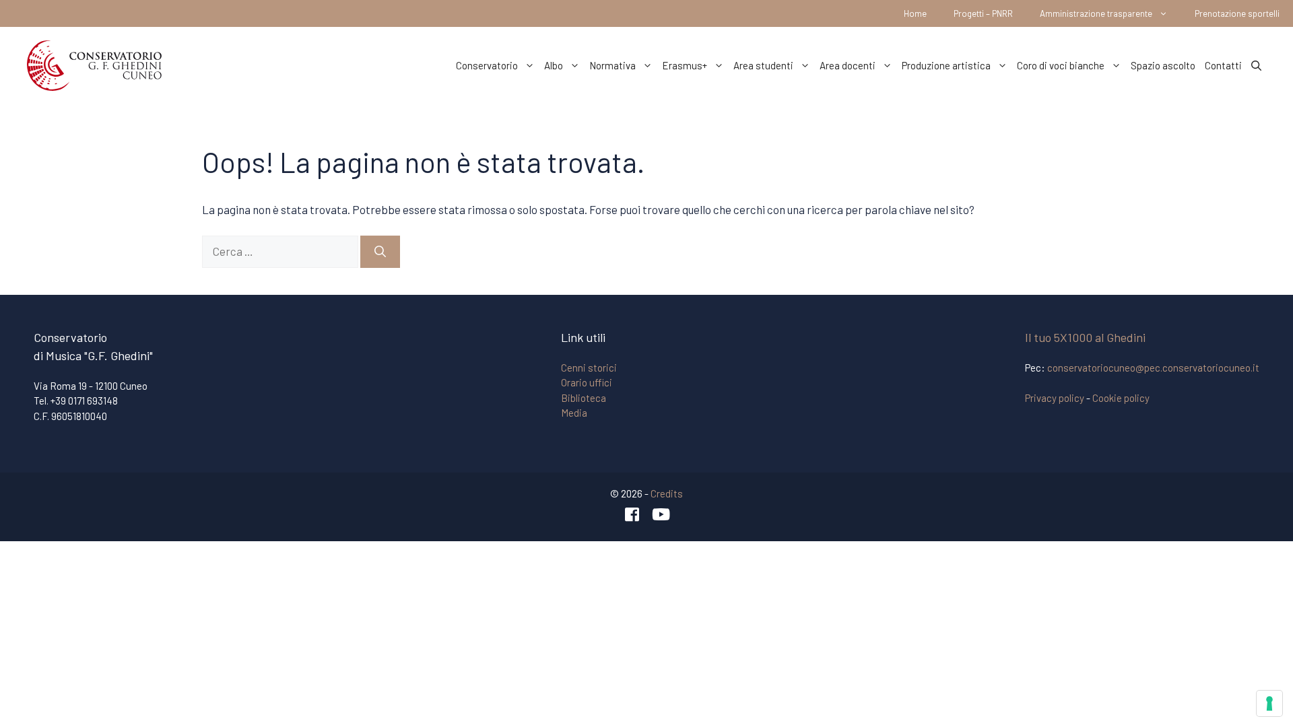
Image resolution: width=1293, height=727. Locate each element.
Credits (667, 493)
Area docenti (847, 65)
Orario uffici (586, 382)
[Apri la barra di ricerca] (1256, 65)
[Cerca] (380, 252)
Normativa (612, 65)
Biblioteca (583, 398)
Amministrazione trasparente (1096, 13)
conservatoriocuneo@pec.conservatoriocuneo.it (1153, 367)
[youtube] (661, 514)
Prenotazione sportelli (1237, 13)
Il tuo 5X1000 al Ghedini (1085, 337)
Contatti (1223, 65)
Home (915, 13)
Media (574, 413)
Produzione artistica (946, 65)
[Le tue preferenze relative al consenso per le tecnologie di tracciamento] (1269, 703)
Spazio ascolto (1163, 65)
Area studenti (763, 65)
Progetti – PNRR (983, 13)
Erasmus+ (684, 65)
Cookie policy (1121, 398)
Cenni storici (589, 367)
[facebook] (632, 514)
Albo (553, 65)
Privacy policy (1054, 398)
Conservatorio (487, 65)
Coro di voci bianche (1060, 65)
